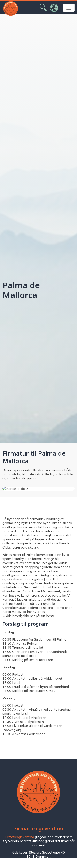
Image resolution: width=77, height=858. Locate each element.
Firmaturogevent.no (19, 837)
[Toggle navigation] (69, 8)
